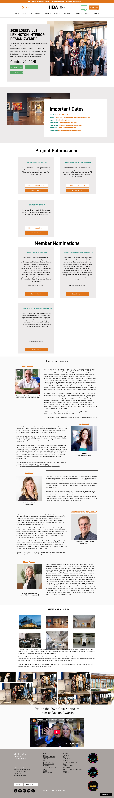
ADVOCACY (66, 755)
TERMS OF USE (60, 791)
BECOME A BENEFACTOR (70, 762)
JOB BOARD (66, 767)
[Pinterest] (33, 791)
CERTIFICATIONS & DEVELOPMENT (72, 769)
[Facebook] (20, 791)
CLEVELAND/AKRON (48, 764)
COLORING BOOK (68, 758)
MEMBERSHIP (46, 758)
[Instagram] (24, 791)
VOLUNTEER (66, 772)
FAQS (44, 760)
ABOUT (45, 755)
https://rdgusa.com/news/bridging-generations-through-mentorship (40, 466)
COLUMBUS (46, 765)
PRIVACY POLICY (48, 791)
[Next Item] (111, 688)
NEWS (65, 771)
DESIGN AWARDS (47, 772)
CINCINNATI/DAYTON (48, 762)
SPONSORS (66, 760)
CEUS (64, 764)
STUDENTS (66, 753)
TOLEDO (45, 769)
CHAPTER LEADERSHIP (49, 757)
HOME (44, 753)
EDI (64, 757)
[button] (17, 14)
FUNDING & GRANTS (68, 765)
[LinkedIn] (15, 791)
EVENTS (45, 771)
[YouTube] (28, 791)
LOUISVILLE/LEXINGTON (49, 767)
